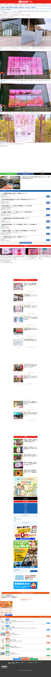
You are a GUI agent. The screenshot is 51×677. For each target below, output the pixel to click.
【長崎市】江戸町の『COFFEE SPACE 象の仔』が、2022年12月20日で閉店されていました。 (30, 413)
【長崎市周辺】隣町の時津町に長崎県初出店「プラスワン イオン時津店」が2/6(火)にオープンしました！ (30, 366)
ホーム (11, 662)
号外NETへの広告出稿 (26, 662)
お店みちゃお (27, 4)
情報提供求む (19, 662)
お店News (21, 4)
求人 (11, 4)
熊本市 (15, 520)
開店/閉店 (15, 4)
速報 (43, 4)
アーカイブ (48, 4)
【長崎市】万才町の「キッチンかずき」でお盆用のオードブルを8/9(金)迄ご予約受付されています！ (30, 377)
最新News (7, 4)
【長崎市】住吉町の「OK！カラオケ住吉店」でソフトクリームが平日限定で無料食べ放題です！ (30, 318)
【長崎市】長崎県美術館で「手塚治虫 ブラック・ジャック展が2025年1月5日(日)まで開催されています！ (30, 463)
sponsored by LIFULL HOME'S (45, 616)
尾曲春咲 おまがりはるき (9, 262)
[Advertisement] (25, 272)
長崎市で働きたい (4, 190)
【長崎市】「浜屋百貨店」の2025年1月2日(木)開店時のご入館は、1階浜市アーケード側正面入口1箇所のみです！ (30, 440)
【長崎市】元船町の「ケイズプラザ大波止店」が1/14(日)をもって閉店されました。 (30, 307)
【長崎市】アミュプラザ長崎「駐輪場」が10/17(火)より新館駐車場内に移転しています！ (30, 284)
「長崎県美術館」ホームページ (5, 11)
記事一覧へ (25, 171)
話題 (35, 4)
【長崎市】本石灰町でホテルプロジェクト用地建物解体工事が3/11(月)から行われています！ (30, 329)
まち (32, 4)
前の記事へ (9, 171)
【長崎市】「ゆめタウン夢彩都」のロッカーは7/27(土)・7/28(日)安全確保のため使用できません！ (30, 402)
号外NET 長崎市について (13, 663)
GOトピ (2, 4)
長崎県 (9, 9)
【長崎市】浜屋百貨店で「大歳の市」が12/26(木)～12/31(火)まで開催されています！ (30, 455)
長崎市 (31, 1)
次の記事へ (42, 171)
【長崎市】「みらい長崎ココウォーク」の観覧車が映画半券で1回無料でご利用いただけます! (30, 448)
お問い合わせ (33, 662)
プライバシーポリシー (40, 662)
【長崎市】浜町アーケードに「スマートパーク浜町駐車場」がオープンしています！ (30, 295)
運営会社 (14, 662)
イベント (39, 4)
